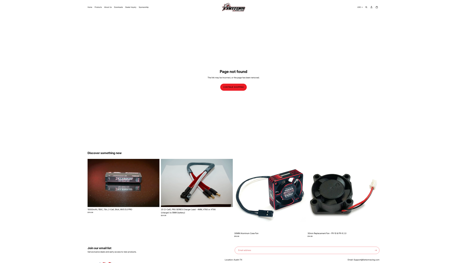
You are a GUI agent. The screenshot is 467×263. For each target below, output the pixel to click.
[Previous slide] (91, 183)
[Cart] (376, 7)
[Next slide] (155, 183)
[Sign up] (375, 250)
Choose (304, 227)
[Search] (366, 7)
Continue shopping (233, 87)
